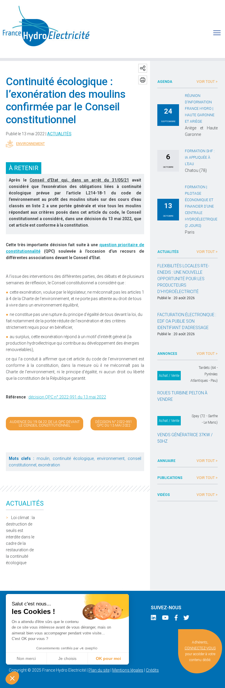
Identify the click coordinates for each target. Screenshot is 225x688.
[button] (12, 678)
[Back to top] (216, 679)
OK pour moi (108, 658)
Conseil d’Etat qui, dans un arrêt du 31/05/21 (79, 180)
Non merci (26, 658)
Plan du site (99, 670)
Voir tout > (207, 82)
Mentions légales (127, 670)
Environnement (30, 144)
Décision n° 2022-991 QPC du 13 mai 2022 (113, 423)
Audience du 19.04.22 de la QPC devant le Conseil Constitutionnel (45, 423)
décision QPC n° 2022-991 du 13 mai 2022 (67, 397)
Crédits (152, 670)
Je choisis (67, 658)
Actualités (59, 133)
